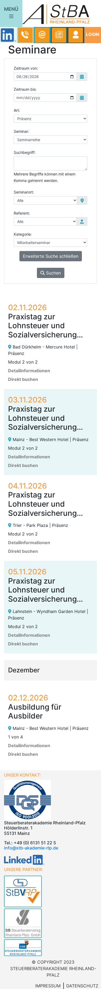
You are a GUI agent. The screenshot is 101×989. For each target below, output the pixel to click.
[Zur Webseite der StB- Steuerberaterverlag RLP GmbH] (50, 922)
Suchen (53, 273)
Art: (17, 110)
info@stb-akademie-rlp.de (31, 848)
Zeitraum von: (26, 68)
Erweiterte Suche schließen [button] (50, 256)
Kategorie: (23, 234)
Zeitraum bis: (25, 89)
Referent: (22, 213)
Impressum (48, 985)
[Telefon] (25, 35)
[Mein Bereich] (75, 35)
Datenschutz (82, 985)
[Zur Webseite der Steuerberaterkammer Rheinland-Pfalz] (50, 948)
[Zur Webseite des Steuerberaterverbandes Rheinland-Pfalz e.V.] (50, 890)
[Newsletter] (59, 35)
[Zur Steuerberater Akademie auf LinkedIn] (24, 859)
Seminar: (21, 131)
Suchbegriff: (25, 152)
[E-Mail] (42, 35)
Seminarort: (24, 192)
